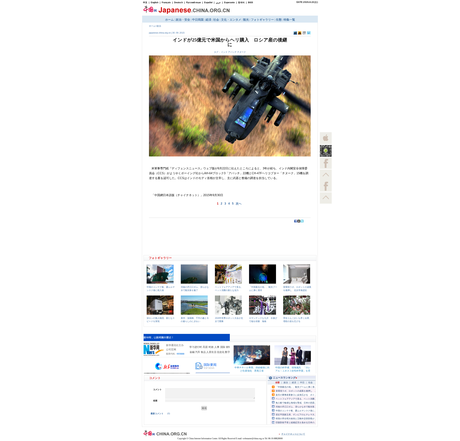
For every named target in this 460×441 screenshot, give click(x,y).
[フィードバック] (295, 34)
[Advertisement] (187, 231)
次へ (239, 203)
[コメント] (308, 34)
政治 (159, 26)
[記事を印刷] (299, 34)
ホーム (152, 26)
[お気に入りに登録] (304, 34)
